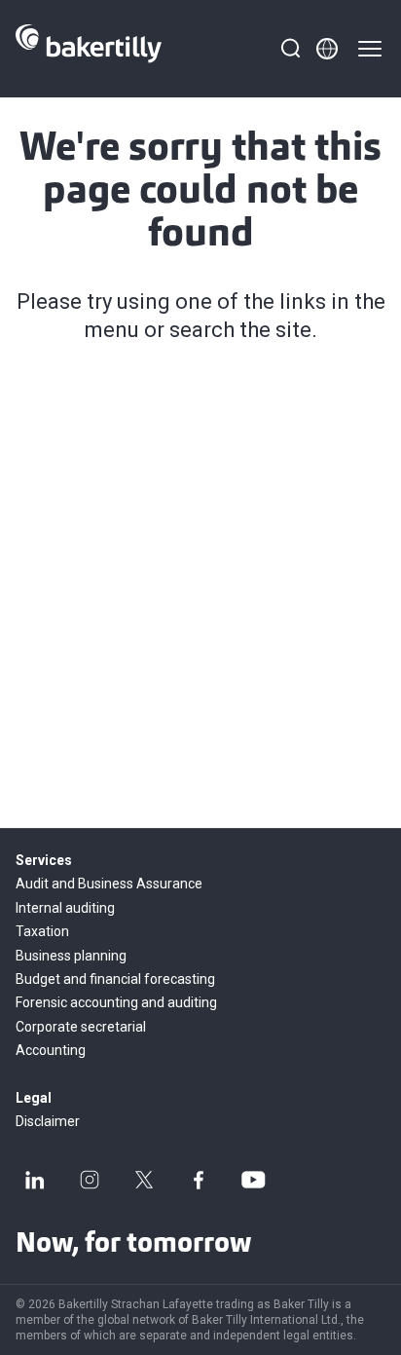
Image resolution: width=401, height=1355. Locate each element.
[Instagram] (89, 1179)
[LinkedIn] (35, 1179)
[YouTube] (253, 1179)
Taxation (42, 931)
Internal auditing (65, 908)
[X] (144, 1179)
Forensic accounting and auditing (116, 1002)
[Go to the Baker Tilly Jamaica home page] (89, 48)
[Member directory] (327, 48)
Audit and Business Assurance (109, 883)
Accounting (51, 1050)
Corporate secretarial (81, 1027)
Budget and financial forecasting (115, 979)
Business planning (71, 955)
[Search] (290, 48)
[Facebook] (198, 1179)
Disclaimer (48, 1121)
